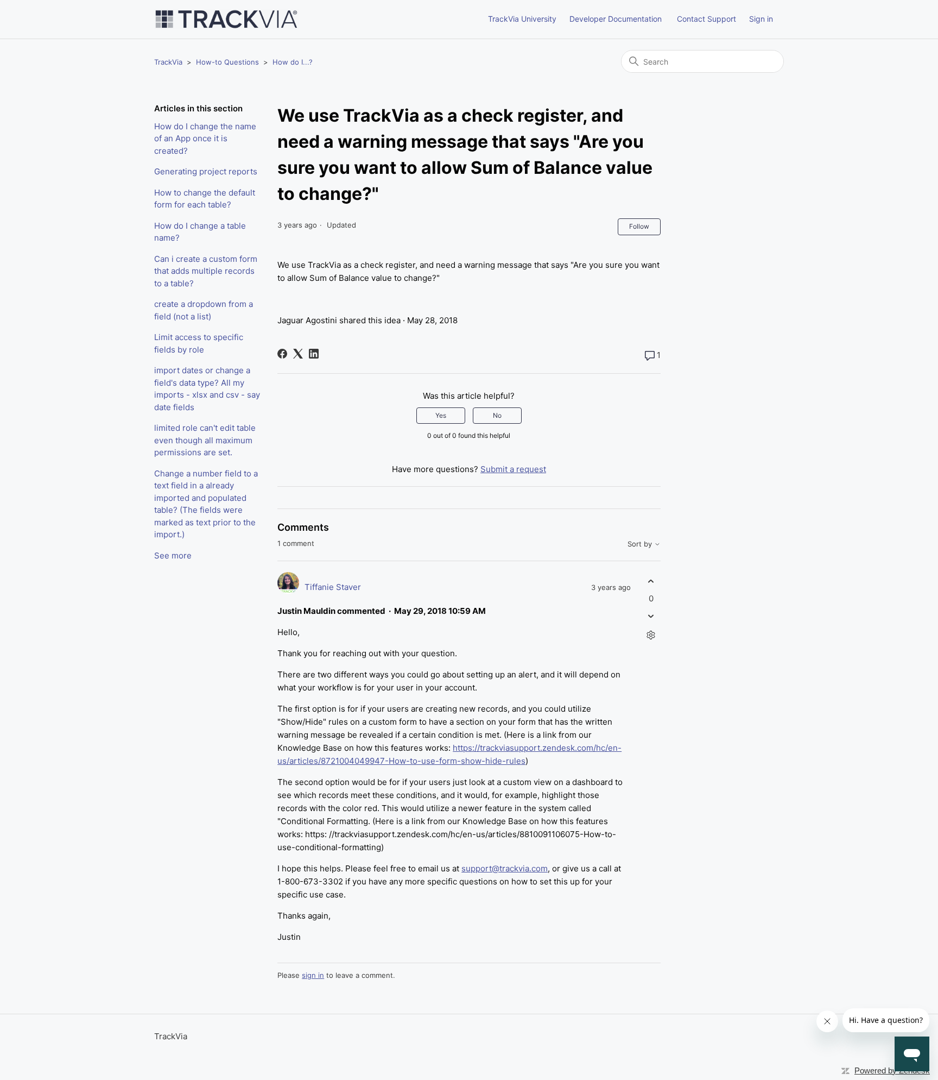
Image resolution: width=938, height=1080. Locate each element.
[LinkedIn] (314, 354)
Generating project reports (205, 171)
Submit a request (513, 469)
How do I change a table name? (200, 232)
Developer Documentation (615, 18)
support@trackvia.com (504, 868)
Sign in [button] (761, 18)
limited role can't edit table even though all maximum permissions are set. (205, 440)
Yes (440, 415)
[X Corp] (298, 354)
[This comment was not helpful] (651, 615)
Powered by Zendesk (892, 1070)
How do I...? (292, 62)
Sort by (641, 544)
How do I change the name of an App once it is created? (205, 138)
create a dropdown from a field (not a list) (203, 310)
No (497, 415)
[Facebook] (282, 354)
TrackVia (168, 62)
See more (173, 555)
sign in (313, 975)
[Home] (226, 19)
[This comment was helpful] (651, 581)
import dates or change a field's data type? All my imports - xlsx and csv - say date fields (207, 388)
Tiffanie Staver (333, 587)
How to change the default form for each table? (204, 198)
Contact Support (706, 18)
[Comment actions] (651, 634)
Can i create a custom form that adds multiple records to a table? (205, 271)
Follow (639, 226)
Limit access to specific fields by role (198, 343)
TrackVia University (522, 18)
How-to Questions (227, 62)
